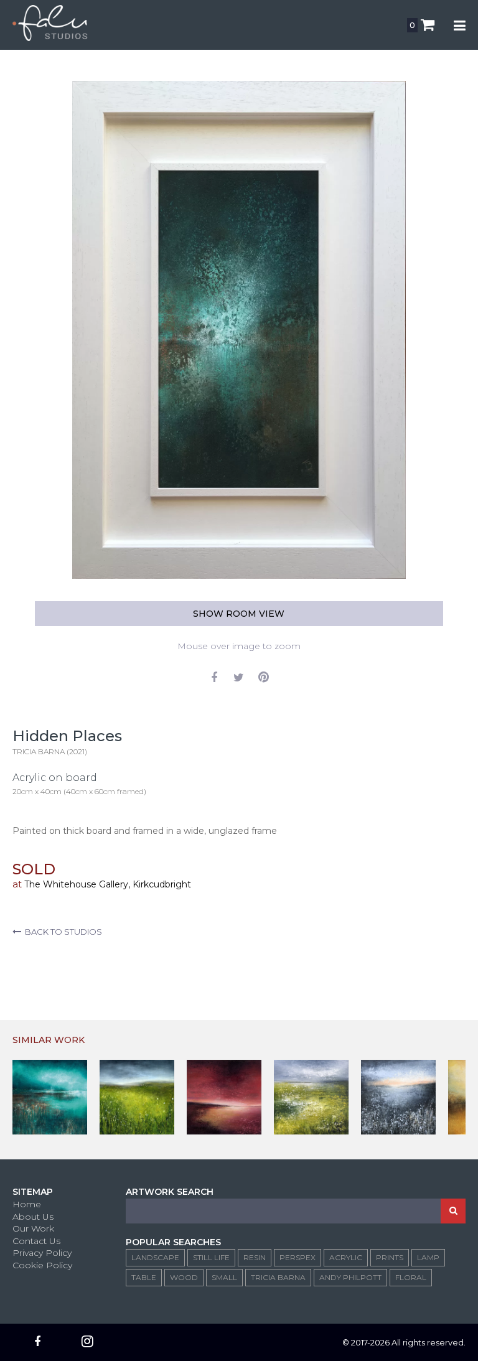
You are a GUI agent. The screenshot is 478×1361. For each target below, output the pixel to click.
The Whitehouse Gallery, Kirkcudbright (107, 884)
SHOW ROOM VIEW (238, 613)
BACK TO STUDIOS (61, 932)
